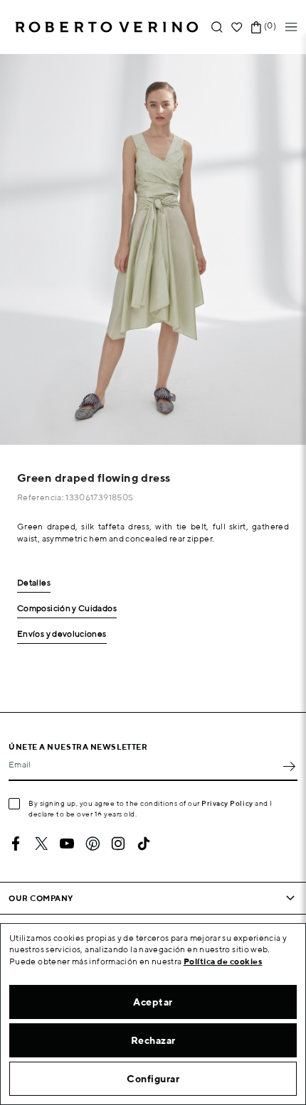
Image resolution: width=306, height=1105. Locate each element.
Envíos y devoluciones (62, 634)
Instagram (118, 843)
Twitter (41, 843)
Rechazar (153, 1040)
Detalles (34, 583)
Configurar (153, 1078)
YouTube (67, 843)
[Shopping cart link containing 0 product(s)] (256, 27)
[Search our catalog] (217, 27)
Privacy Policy (227, 803)
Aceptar (153, 1002)
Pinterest (92, 843)
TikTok (144, 843)
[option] (153, 249)
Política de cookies (223, 961)
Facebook (16, 843)
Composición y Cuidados (67, 608)
